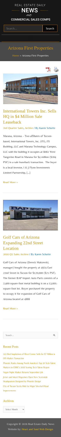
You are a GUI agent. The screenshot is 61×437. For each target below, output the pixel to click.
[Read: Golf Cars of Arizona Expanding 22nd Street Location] (30, 214)
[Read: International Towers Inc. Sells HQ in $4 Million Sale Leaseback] (30, 88)
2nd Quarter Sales (13, 128)
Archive (29, 128)
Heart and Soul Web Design (37, 429)
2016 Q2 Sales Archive (15, 254)
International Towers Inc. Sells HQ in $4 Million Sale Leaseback (29, 116)
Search (50, 28)
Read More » (10, 182)
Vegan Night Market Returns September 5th (23, 372)
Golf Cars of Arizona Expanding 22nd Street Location (23, 243)
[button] (30, 37)
